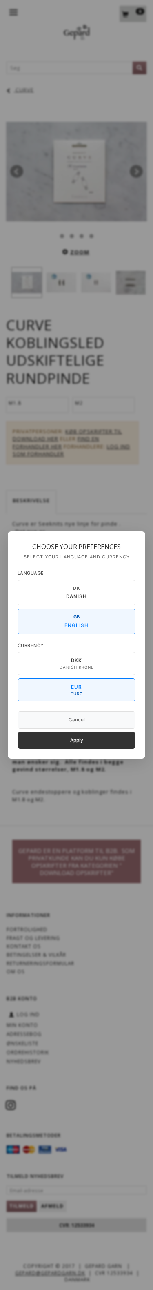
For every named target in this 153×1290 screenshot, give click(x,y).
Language (31, 573)
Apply (76, 740)
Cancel (77, 720)
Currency (31, 645)
